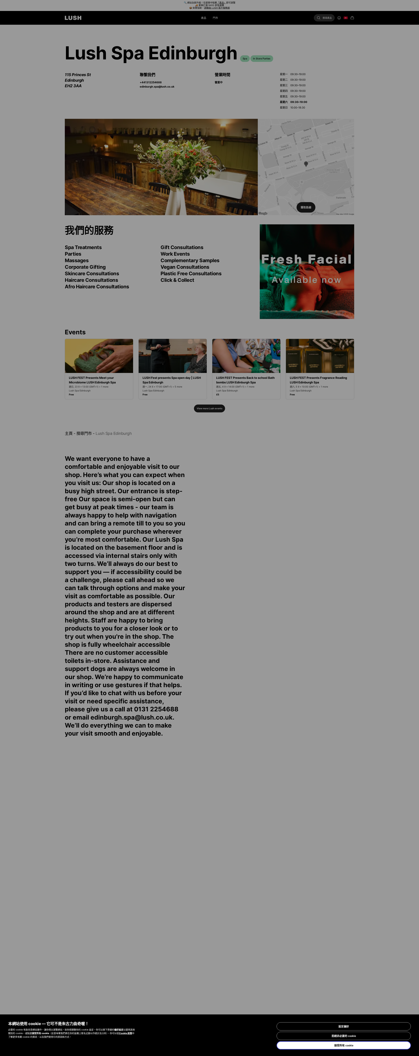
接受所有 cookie (343, 1045)
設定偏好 (343, 1026)
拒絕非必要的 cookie (344, 1036)
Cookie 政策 (125, 1033)
